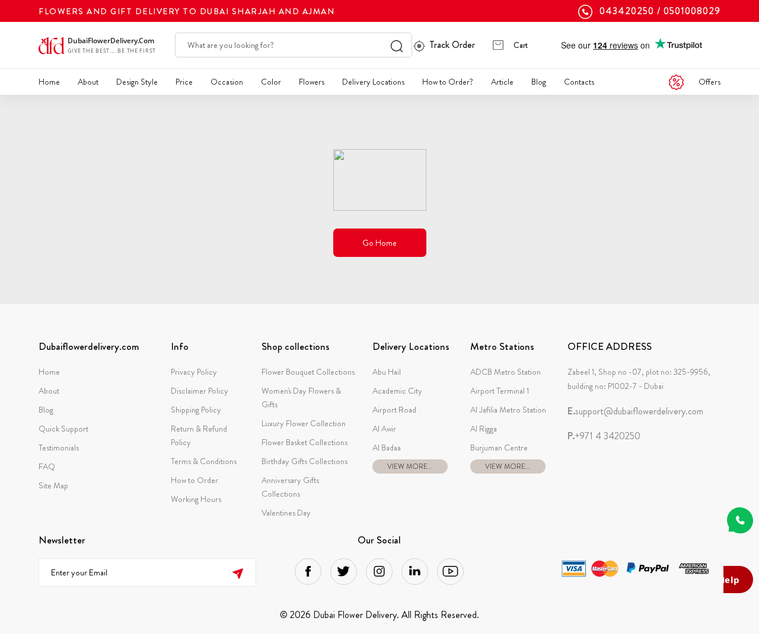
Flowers (311, 82)
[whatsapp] (740, 520)
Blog (538, 82)
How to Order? (447, 82)
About (88, 82)
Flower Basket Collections (304, 442)
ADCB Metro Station (505, 372)
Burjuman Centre (499, 447)
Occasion (227, 82)
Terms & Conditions (204, 461)
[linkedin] (414, 571)
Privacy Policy (194, 372)
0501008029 (692, 11)
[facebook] (308, 571)
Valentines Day (286, 513)
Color (271, 82)
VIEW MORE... (410, 466)
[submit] (237, 572)
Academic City (397, 391)
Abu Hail (386, 372)
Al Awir (384, 429)
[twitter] (343, 571)
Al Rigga (483, 429)
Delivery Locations (373, 82)
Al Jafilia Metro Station (508, 410)
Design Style (137, 82)
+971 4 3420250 (603, 436)
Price (184, 82)
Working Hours (196, 499)
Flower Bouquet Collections (308, 372)
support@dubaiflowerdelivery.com (635, 411)
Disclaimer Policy (199, 391)
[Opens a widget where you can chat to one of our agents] (738, 581)
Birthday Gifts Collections (304, 461)
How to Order (194, 480)
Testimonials (59, 447)
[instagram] (379, 571)
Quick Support (63, 429)
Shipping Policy (196, 410)
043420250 (626, 11)
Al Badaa (386, 447)
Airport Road (394, 410)
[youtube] (450, 571)
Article (502, 82)
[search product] (397, 45)
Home (49, 82)
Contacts (579, 82)
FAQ (47, 466)
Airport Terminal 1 (499, 391)
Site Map (53, 485)
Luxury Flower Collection (303, 423)
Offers (709, 82)
